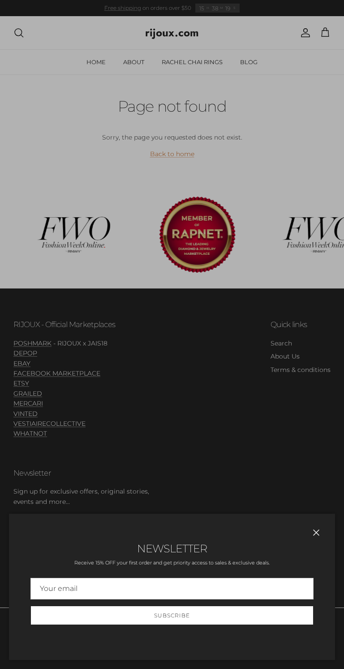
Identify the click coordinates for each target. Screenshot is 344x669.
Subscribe (172, 615)
